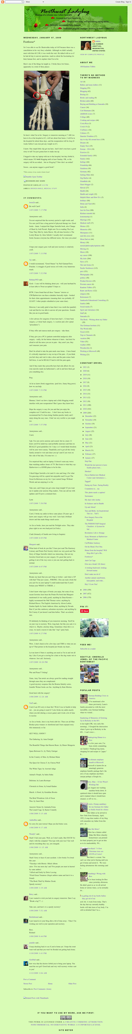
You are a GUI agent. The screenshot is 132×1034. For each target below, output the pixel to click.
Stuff (82, 313)
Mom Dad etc (85, 239)
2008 (85, 589)
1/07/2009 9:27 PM (38, 633)
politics (83, 277)
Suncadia (83, 316)
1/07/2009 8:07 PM (38, 566)
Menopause (84, 232)
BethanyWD (33, 279)
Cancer (82, 107)
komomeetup (85, 216)
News (82, 261)
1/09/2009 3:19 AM (38, 888)
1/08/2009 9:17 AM (38, 827)
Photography (84, 274)
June (87, 439)
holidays (83, 200)
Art (81, 81)
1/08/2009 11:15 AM (38, 847)
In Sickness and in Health (94, 503)
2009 (85, 412)
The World (84, 328)
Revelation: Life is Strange (94, 533)
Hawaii (82, 187)
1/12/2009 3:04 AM (38, 973)
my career (83, 255)
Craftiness (84, 130)
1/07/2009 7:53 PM (38, 390)
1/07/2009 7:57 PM (38, 424)
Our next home (85, 265)
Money (82, 242)
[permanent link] (32, 176)
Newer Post (27, 983)
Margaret (32, 544)
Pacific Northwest (86, 268)
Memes (83, 226)
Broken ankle (37, 188)
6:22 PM (45, 185)
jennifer (32, 942)
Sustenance (89, 496)
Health (82, 191)
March (87, 450)
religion (83, 294)
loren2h (32, 202)
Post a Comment (29, 979)
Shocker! (88, 471)
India (82, 207)
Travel (82, 332)
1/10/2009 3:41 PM (38, 953)
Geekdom (83, 168)
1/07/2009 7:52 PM (38, 273)
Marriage (83, 220)
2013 (85, 397)
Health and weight (86, 194)
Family (82, 158)
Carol (98, 41)
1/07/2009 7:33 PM (38, 253)
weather (83, 344)
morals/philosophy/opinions (90, 245)
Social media (85, 306)
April (87, 446)
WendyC (32, 834)
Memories (84, 229)
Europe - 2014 (85, 149)
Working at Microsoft (88, 351)
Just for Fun (84, 210)
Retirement (84, 297)
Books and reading (87, 97)
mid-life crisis (85, 236)
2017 (85, 382)
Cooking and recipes (87, 120)
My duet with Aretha (92, 499)
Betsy (31, 894)
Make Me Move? (93, 829)
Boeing (82, 94)
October (88, 423)
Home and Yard (86, 203)
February (88, 454)
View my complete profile (92, 54)
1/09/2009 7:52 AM (38, 910)
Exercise (83, 152)
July (87, 435)
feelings (83, 162)
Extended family (86, 155)
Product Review (86, 281)
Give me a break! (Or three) (95, 564)
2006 (85, 597)
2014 (85, 393)
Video (82, 341)
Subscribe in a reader (88, 648)
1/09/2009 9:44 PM (38, 936)
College (83, 117)
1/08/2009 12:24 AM (38, 696)
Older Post (72, 983)
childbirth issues (86, 113)
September (89, 427)
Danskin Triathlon (86, 136)
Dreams (83, 142)
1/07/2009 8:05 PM (38, 538)
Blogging (83, 91)
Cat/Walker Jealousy (92, 543)
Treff (31, 703)
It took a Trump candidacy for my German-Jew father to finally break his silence (97, 807)
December (89, 416)
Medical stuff (50, 188)
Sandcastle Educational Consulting (93, 300)
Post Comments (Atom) (42, 989)
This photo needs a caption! (95, 492)
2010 (85, 409)
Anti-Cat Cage (90, 560)
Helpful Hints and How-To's (90, 197)
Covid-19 (83, 126)
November (89, 420)
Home (50, 983)
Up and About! (90, 507)
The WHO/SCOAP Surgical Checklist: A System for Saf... (95, 526)
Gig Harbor (84, 178)
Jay (30, 259)
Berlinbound (33, 917)
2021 (85, 367)
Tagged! (88, 481)
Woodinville (84, 348)
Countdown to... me (92, 488)
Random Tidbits (86, 287)
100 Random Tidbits (87, 66)
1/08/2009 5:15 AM (38, 813)
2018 (85, 378)
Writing (83, 354)
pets (81, 271)
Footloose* (29, 41)
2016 (85, 386)
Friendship (84, 165)
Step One (88, 461)
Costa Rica (84, 123)
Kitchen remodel (86, 213)
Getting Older (85, 175)
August (88, 431)
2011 (85, 405)
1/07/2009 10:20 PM (38, 662)
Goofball (32, 959)
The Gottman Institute (88, 325)
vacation (83, 338)
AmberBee (33, 820)
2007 (85, 593)
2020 (85, 371)
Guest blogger (85, 184)
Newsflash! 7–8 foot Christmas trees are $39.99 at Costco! (95, 851)
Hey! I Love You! (91, 584)
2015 (85, 390)
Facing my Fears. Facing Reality (97, 485)
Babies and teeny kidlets (89, 85)
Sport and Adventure (87, 310)
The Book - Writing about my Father (93, 319)
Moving (83, 249)
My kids (83, 258)
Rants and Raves (86, 290)
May (87, 442)
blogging (83, 88)
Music (82, 252)
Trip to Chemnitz (86, 335)
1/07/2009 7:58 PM (38, 503)
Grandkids (84, 181)
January (88, 458)
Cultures (83, 133)
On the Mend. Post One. (94, 546)
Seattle (82, 303)
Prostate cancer (85, 284)
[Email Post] (48, 185)
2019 (85, 374)
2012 (85, 401)
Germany (83, 171)
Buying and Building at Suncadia (92, 104)
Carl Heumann (85, 110)
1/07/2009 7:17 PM (38, 210)
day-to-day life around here (90, 139)
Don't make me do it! (92, 574)
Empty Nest (84, 146)
